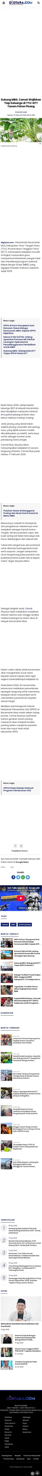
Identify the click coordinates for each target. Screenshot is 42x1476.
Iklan (29, 1459)
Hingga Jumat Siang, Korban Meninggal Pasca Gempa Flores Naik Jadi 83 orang (26, 1129)
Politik (7, 1429)
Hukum (25, 1426)
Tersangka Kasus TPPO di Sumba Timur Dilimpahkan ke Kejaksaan (25, 1146)
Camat (24, 529)
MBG (26, 264)
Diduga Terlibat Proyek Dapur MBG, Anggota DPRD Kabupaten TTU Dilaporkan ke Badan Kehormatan (27, 977)
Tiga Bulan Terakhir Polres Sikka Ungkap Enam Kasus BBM (26, 989)
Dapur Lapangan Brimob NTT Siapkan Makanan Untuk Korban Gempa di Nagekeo (26, 1093)
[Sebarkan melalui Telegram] (28, 877)
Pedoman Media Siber (31, 1456)
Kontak (36, 1459)
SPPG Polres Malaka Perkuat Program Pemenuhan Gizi (18, 789)
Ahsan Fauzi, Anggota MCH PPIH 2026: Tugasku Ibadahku (28, 1350)
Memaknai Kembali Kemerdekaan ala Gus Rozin (19, 1325)
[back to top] (37, 1473)
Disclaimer (20, 1459)
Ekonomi (8, 1432)
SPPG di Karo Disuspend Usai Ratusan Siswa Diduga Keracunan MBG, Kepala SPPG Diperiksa (19, 329)
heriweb (29, 1467)
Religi (7, 1441)
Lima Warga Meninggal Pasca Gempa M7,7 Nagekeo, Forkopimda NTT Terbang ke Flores (25, 1268)
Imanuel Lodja (21, 112)
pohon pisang (13, 414)
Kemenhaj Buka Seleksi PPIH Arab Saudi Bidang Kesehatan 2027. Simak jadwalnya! (24, 1230)
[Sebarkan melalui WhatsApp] (23, 877)
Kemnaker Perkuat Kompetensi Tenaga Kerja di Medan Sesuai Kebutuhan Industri (26, 1076)
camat (5, 924)
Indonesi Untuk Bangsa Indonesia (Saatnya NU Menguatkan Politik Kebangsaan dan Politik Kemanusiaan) (25, 1339)
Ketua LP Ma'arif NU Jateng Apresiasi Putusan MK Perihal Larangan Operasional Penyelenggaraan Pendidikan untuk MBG (19, 342)
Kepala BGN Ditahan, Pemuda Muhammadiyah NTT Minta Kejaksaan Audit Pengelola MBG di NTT (27, 1000)
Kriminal (8, 1435)
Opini (7, 1447)
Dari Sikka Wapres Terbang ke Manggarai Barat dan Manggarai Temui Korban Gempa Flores (25, 1165)
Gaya (25, 1423)
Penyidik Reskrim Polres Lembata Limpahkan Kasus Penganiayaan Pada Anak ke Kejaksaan (25, 1112)
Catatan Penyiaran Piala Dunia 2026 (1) (26, 1363)
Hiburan (26, 1420)
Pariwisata (9, 1444)
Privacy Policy (9, 1459)
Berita (25, 1429)
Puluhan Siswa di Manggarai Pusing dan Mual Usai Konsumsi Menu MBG (20, 513)
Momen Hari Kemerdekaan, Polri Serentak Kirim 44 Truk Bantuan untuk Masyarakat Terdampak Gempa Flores (25, 1244)
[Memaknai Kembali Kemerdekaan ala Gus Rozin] (21, 1316)
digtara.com (7, 242)
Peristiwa (8, 1417)
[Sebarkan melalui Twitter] (18, 877)
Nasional (8, 1420)
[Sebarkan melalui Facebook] (13, 877)
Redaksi (18, 1456)
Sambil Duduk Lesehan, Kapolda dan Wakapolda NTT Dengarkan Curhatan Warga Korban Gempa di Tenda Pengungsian (26, 1059)
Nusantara (9, 1426)
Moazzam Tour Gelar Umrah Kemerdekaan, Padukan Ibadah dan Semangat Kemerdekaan (24, 1255)
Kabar (7, 1438)
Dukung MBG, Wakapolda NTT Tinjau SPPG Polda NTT (19, 352)
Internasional (10, 1423)
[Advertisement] (21, 28)
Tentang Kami (7, 1456)
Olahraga (26, 1417)
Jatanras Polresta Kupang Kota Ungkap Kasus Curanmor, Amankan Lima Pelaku (26, 1040)
